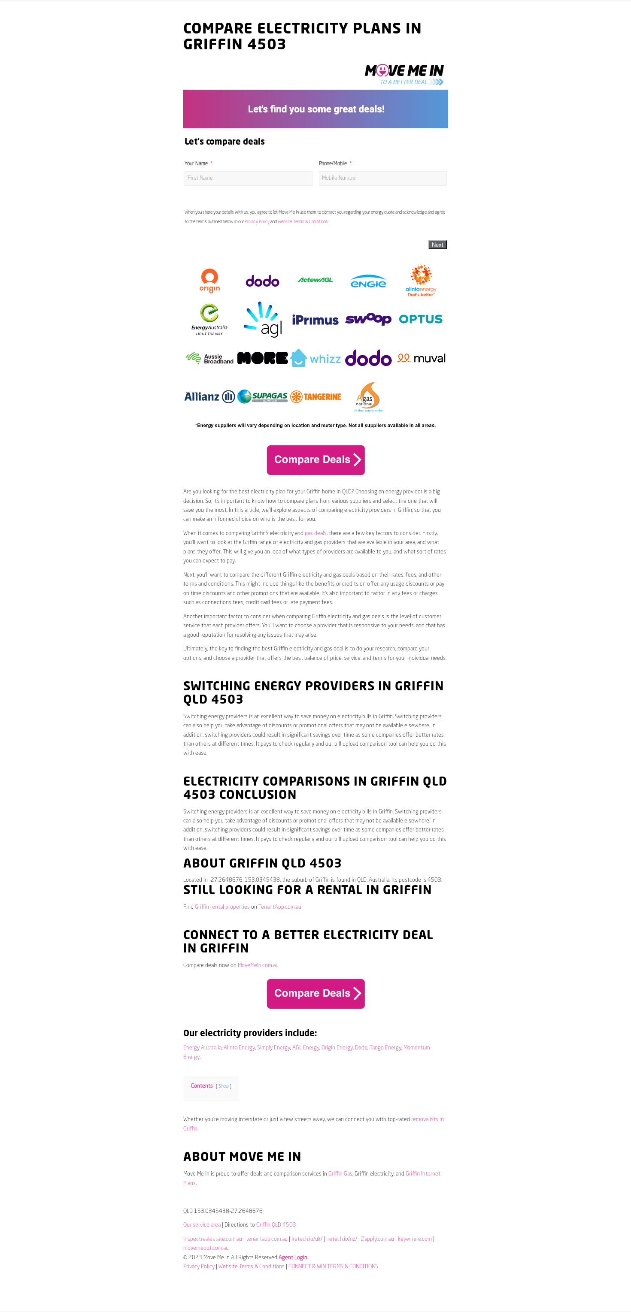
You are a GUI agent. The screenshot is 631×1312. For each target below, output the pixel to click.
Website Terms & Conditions (303, 222)
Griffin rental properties (222, 907)
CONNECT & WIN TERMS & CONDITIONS (333, 1267)
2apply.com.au (377, 1239)
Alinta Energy (239, 1048)
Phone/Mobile (333, 163)
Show (223, 1086)
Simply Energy (273, 1048)
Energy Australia (202, 1048)
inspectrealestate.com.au (212, 1239)
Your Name (196, 163)
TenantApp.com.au (279, 907)
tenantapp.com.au (267, 1239)
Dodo (361, 1048)
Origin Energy (337, 1048)
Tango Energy (385, 1048)
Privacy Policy (257, 222)
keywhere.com (415, 1239)
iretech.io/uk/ (306, 1239)
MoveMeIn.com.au (258, 965)
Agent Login (293, 1258)
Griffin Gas (340, 1174)
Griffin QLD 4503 (276, 1225)
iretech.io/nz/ (341, 1239)
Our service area (202, 1225)
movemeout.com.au (206, 1248)
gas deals (316, 533)
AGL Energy (305, 1048)
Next (437, 245)
